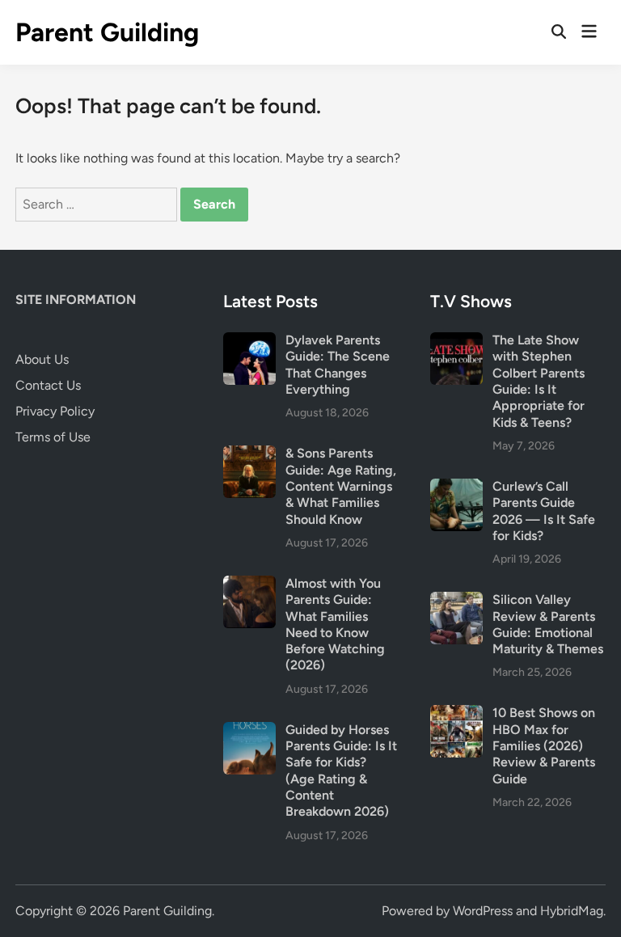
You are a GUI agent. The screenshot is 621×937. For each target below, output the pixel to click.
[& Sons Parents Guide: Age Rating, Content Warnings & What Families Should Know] (249, 454)
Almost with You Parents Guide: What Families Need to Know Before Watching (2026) (335, 624)
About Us (42, 359)
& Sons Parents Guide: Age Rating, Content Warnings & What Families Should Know (340, 485)
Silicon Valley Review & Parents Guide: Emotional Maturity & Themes (547, 624)
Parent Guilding (107, 32)
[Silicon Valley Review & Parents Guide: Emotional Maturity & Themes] (456, 601)
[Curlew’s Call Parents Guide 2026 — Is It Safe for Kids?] (456, 488)
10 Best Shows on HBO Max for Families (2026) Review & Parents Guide (543, 745)
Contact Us (48, 385)
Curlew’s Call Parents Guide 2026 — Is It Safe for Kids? (543, 511)
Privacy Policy (55, 411)
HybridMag (571, 910)
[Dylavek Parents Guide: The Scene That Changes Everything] (249, 341)
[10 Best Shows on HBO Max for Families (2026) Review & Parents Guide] (456, 714)
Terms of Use (53, 437)
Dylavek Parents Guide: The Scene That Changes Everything (337, 364)
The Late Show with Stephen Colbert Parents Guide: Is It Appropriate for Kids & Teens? (538, 381)
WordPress (483, 910)
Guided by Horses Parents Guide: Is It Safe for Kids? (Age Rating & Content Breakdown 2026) (341, 771)
